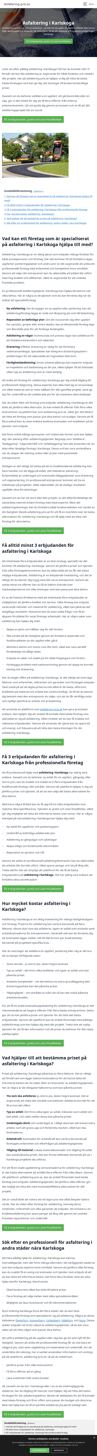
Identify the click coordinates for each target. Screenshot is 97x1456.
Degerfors (22, 1320)
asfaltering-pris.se (51, 709)
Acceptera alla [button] (39, 1450)
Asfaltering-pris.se (17, 4)
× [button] (94, 1438)
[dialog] (48, 1445)
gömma (38, 191)
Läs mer (75, 1445)
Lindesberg (53, 1320)
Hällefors (67, 1320)
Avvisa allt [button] (59, 1450)
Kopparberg (37, 1320)
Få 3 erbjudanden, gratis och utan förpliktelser (48, 41)
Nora (82, 1320)
